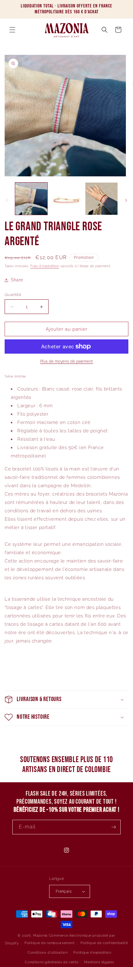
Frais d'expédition (44, 266)
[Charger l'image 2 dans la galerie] (66, 199)
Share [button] (17, 279)
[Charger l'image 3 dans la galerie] (101, 199)
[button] (12, 30)
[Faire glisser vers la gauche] (7, 200)
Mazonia (40, 936)
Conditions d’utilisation (48, 953)
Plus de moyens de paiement (66, 361)
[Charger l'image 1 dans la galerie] (31, 199)
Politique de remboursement (49, 943)
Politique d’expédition (92, 953)
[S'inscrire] (113, 827)
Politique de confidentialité (104, 943)
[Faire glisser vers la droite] (126, 200)
